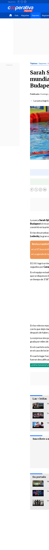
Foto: (34, 108)
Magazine (25, 15)
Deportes (35, 15)
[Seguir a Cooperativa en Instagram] (25, 1)
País (16, 15)
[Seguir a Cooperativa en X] (22, 1)
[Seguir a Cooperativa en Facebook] (18, 1)
